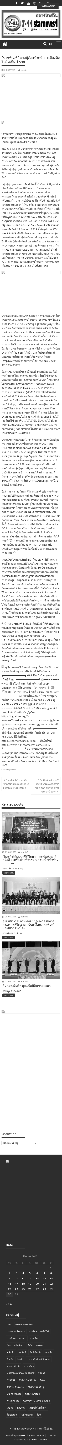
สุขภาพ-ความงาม (15, 1386)
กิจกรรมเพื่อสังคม (15, 1345)
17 (16, 1283)
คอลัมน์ (22, 1352)
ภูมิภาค (41, 1373)
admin (24, 70)
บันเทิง (10, 1359)
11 (23, 1278)
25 (23, 1289)
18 (23, 1283)
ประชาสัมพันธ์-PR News (38, 1359)
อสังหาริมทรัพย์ (32, 1393)
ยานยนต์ (11, 1380)
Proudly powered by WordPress (25, 1435)
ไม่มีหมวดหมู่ (26, 1414)
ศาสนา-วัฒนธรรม (27, 1380)
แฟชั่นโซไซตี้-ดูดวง (38, 1407)
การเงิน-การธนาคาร (17, 1338)
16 (9, 1283)
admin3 (24, 852)
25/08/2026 (10, 852)
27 (37, 1289)
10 (16, 1278)
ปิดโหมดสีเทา (48, 5)
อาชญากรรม (10, 769)
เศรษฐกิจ (21, 1407)
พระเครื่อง (29, 1366)
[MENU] (58, 44)
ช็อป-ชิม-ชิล (35, 1352)
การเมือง (34, 1338)
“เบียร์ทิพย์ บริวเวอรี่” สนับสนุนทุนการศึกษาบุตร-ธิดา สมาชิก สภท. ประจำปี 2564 (47, 786)
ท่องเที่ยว (49, 1352)
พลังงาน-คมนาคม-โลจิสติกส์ (20, 1373)
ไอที (39, 1414)
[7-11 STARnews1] (4, 43)
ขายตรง (39, 1345)
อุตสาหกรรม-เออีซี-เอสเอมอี (36, 1400)
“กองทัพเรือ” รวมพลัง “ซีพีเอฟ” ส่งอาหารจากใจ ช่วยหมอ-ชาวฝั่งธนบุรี (16, 784)
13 (37, 1278)
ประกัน (20, 1359)
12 (29, 1278)
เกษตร (10, 1407)
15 (51, 1278)
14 (44, 1278)
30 (9, 1294)
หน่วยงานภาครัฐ (36, 1386)
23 (9, 1289)
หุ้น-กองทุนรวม (14, 1393)
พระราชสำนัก (13, 1366)
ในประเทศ (12, 1414)
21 (44, 1283)
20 (37, 1283)
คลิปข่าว (11, 1352)
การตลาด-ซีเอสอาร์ (16, 1331)
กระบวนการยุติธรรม (25, 1324)
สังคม (42, 1380)
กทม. (9, 1324)
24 (16, 1289)
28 (44, 1289)
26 (29, 1289)
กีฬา (30, 1345)
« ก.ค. (9, 1304)
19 (29, 1283)
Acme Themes (39, 1439)
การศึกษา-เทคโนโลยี (39, 1331)
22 (51, 1283)
